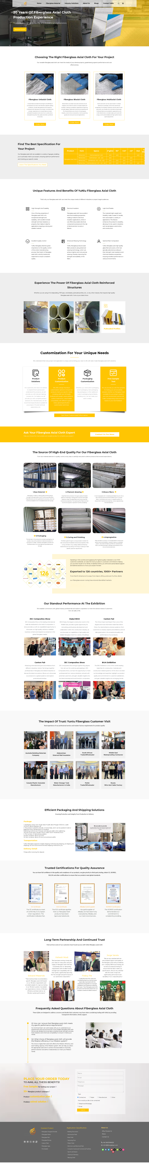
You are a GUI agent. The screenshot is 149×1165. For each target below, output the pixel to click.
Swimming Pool (72, 1140)
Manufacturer (102, 1097)
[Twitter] (30, 1142)
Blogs (96, 3)
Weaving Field (71, 1157)
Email (80, 1106)
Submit (83, 1110)
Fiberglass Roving (46, 1140)
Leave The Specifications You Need (32, 165)
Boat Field (70, 1137)
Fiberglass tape (46, 1146)
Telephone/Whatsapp (85, 1103)
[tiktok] (36, 1142)
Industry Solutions (71, 3)
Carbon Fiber (45, 1143)
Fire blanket (45, 1149)
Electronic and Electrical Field (76, 1146)
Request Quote (20, 29)
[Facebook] (25, 1142)
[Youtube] (112, 1150)
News (104, 1134)
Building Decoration (73, 1131)
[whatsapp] (103, 1150)
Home (39, 3)
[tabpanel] (36, 317)
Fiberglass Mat (46, 1137)
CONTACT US (76, 585)
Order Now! (40, 124)
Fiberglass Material (53, 3)
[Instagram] (123, 1150)
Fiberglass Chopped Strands (49, 1131)
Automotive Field (72, 1134)
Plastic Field (71, 1143)
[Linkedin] (28, 1142)
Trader (92, 1097)
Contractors (82, 1097)
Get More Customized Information (74, 415)
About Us (86, 3)
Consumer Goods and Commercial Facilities (79, 1149)
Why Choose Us (107, 1131)
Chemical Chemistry (73, 1154)
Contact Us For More (104, 434)
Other (113, 1097)
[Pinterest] (113, 1152)
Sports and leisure (72, 1152)
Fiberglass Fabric (46, 1134)
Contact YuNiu (108, 3)
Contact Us (105, 1137)
